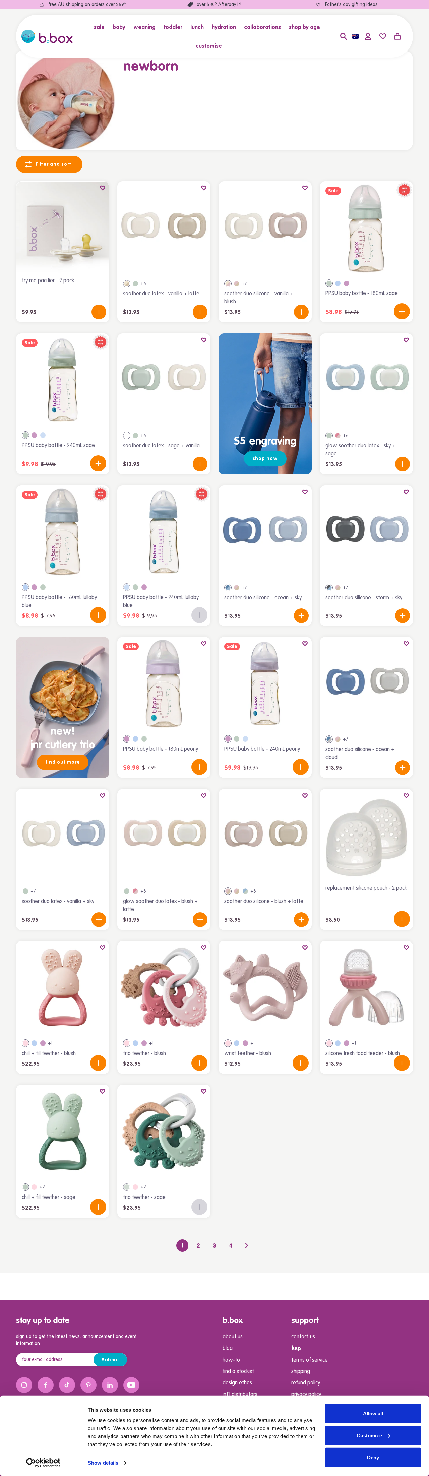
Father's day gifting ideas (351, 4)
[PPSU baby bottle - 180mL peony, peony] (346, 283)
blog (228, 1348)
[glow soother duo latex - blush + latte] (164, 835)
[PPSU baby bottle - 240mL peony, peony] (34, 435)
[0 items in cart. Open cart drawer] (397, 36)
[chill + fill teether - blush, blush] (25, 1043)
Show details (103, 1463)
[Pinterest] (88, 1385)
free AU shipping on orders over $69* (87, 4)
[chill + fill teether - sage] (62, 1131)
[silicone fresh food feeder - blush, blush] (329, 1043)
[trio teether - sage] (164, 1131)
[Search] (343, 36)
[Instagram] (24, 1385)
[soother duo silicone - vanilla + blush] (265, 228)
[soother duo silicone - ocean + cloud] (366, 683)
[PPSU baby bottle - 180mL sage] (366, 228)
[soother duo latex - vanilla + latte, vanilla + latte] (126, 283)
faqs (296, 1348)
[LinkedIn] (110, 1385)
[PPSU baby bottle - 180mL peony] (164, 683)
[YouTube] (131, 1385)
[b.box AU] (47, 36)
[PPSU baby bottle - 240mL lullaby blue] (164, 532)
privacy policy (306, 1394)
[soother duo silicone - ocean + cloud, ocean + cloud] (329, 739)
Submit (110, 1360)
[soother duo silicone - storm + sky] (366, 532)
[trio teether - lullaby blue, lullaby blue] (135, 1043)
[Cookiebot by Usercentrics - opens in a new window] (43, 1463)
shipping (300, 1371)
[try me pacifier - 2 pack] (62, 228)
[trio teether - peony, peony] (144, 1043)
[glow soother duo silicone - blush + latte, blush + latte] (236, 283)
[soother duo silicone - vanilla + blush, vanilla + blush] (228, 283)
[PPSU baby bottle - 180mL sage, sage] (329, 283)
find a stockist (238, 1371)
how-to (231, 1360)
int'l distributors (240, 1394)
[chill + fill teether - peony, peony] (43, 1043)
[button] (101, 26)
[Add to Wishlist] (103, 188)
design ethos (237, 1383)
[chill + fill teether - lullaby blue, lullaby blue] (34, 1043)
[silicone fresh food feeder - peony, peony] (346, 1043)
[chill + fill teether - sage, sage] (25, 1187)
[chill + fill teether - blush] (62, 987)
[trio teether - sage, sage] (126, 1187)
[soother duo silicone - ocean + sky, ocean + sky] (228, 587)
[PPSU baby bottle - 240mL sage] (62, 380)
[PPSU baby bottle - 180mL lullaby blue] (62, 532)
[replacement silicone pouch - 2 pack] (366, 835)
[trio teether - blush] (164, 987)
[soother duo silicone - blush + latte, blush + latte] (228, 891)
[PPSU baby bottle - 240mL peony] (265, 683)
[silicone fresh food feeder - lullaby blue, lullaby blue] (338, 1043)
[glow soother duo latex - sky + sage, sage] (135, 283)
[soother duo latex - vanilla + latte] (164, 228)
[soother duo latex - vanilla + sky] (62, 835)
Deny (373, 1457)
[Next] (247, 1245)
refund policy (305, 1383)
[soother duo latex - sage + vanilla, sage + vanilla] (126, 435)
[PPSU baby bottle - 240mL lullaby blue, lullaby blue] (43, 435)
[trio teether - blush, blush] (126, 1043)
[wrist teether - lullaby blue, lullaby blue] (236, 1043)
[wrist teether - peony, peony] (245, 1043)
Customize (369, 1435)
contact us (303, 1337)
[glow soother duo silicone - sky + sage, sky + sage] (245, 891)
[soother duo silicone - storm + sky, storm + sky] (329, 587)
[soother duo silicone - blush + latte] (265, 835)
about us (233, 1337)
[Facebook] (46, 1385)
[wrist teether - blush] (265, 987)
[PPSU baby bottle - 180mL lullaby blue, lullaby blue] (338, 283)
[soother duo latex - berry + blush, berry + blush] (338, 435)
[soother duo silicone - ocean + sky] (265, 532)
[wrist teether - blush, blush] (228, 1043)
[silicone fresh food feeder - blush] (366, 987)
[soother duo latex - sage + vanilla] (164, 380)
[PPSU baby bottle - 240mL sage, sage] (25, 435)
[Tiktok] (67, 1385)
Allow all (373, 1413)
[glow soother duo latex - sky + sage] (366, 380)
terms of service (309, 1360)
